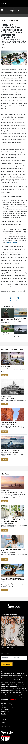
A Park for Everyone (6, 332)
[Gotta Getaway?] (12, 358)
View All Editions (7, 647)
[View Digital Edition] (12, 631)
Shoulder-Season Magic (8, 422)
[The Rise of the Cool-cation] (12, 443)
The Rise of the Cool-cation (10, 450)
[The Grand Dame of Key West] (7, 313)
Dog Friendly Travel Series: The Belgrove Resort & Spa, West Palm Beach (12, 579)
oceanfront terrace (11, 242)
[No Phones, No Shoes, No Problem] (20, 313)
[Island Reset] (12, 483)
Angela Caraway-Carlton (16, 492)
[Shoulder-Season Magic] (12, 415)
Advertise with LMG (6, 726)
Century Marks (18, 335)
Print (10, 300)
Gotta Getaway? (6, 366)
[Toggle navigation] (2, 10)
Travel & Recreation (9, 21)
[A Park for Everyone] (7, 328)
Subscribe (6, 664)
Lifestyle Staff (12, 47)
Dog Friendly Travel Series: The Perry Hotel (13, 549)
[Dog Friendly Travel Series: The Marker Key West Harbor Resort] (12, 512)
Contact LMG (4, 722)
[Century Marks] (20, 329)
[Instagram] (3, 3)
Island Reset (5, 490)
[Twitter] (6, 3)
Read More (4, 375)
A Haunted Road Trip (7, 396)
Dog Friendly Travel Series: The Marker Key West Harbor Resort (14, 520)
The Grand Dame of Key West (7, 320)
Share (17, 300)
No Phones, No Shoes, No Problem (20, 319)
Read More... (12, 699)
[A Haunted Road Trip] (12, 387)
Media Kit (3, 714)
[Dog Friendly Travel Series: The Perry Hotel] (12, 541)
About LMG (4, 719)
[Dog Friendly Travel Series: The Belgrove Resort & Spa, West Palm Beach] (12, 571)
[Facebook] (1, 3)
